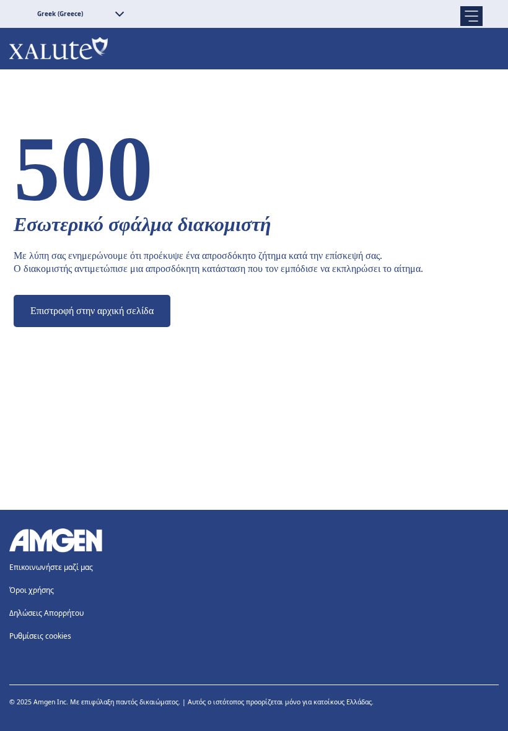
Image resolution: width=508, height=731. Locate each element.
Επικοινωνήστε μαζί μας (51, 567)
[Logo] (254, 540)
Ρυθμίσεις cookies (40, 636)
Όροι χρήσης (31, 590)
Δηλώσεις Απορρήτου (46, 613)
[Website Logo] (254, 48)
